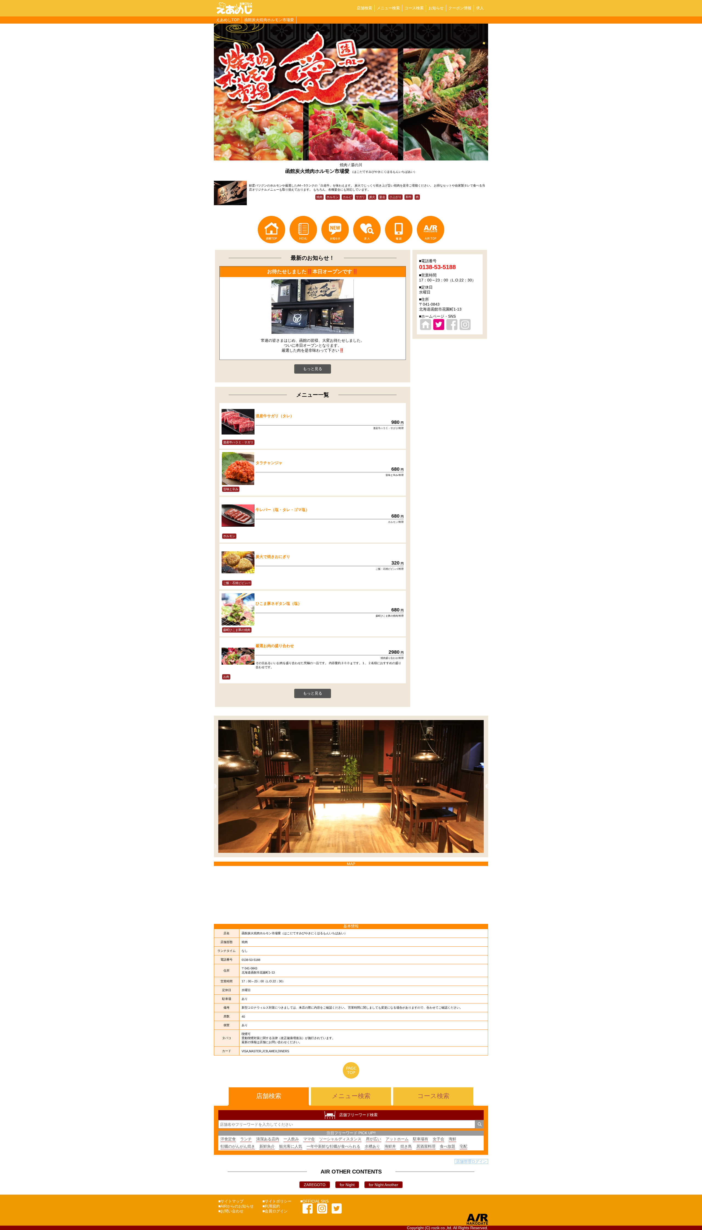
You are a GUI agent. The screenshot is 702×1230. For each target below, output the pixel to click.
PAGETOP (351, 1070)
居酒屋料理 (425, 1146)
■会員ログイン (275, 1211)
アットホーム (397, 1139)
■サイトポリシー (276, 1201)
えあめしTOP (227, 20)
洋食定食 (228, 1139)
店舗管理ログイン (471, 1161)
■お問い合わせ (231, 1211)
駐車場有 (420, 1139)
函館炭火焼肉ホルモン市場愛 (269, 20)
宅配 (463, 1146)
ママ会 (309, 1139)
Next (488, 786)
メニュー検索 (388, 8)
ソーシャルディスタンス (340, 1139)
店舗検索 (364, 8)
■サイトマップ (231, 1201)
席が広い (373, 1139)
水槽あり (372, 1146)
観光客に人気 (290, 1146)
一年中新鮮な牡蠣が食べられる (333, 1146)
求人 (480, 8)
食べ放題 (447, 1146)
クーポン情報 (459, 8)
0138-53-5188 (437, 267)
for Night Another (383, 1185)
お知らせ (436, 8)
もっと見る (312, 368)
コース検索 (414, 8)
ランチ (246, 1139)
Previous (214, 786)
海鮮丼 (390, 1146)
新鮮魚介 (267, 1146)
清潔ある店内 (267, 1139)
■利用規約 (271, 1206)
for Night (347, 1185)
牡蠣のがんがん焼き (237, 1146)
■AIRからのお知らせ (236, 1206)
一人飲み (291, 1139)
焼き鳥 (406, 1146)
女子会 (438, 1139)
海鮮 (452, 1139)
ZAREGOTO (314, 1185)
